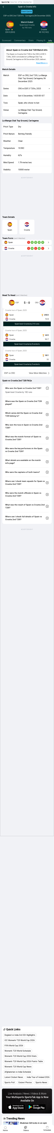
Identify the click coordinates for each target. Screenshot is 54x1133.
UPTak (20, 2)
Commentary (19, 40)
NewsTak (13, 2)
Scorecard (6, 40)
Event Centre (26, 12)
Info (50, 41)
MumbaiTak (27, 2)
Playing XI (41, 40)
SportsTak (5, 2)
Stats (31, 40)
